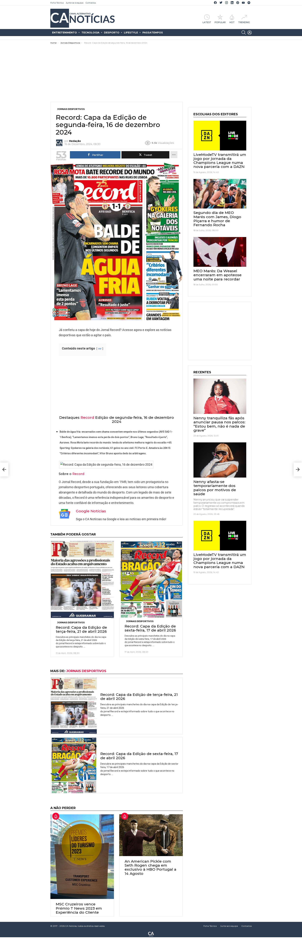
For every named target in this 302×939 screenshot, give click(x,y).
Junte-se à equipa (74, 2)
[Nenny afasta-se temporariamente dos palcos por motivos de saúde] (219, 460)
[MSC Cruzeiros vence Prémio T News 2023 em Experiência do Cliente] (82, 856)
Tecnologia (90, 32)
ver (100, 348)
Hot (232, 22)
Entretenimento (64, 32)
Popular (220, 22)
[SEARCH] (244, 32)
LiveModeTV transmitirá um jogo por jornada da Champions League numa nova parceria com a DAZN (219, 160)
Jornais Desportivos (71, 622)
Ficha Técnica (57, 2)
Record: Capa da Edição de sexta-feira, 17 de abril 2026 (150, 628)
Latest (207, 22)
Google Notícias (91, 511)
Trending (244, 22)
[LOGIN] (249, 32)
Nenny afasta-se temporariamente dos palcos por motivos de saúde (214, 487)
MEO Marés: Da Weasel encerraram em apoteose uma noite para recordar (217, 275)
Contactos (90, 2)
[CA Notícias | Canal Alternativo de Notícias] (151, 933)
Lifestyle (131, 32)
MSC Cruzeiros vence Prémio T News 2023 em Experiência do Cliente (79, 908)
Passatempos (152, 32)
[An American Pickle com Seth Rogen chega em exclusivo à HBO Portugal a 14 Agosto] (151, 835)
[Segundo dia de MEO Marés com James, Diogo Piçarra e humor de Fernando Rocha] (219, 194)
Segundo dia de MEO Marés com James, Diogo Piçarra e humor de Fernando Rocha (217, 218)
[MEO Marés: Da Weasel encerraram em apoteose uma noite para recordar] (219, 252)
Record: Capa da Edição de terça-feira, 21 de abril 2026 (81, 629)
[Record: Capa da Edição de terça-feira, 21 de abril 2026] (82, 580)
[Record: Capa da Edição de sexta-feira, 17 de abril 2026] (151, 579)
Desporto (111, 32)
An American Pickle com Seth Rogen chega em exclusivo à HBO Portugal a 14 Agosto (150, 867)
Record (87, 417)
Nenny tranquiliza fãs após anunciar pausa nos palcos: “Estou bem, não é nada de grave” (219, 424)
